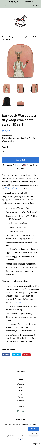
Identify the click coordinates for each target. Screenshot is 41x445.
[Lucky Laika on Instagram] (23, 412)
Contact (20, 387)
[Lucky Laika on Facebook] (18, 412)
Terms (20, 397)
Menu (6, 6)
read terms (16, 302)
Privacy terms (20, 400)
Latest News (20, 371)
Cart (37, 6)
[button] (37, 443)
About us (20, 384)
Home (4, 37)
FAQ (20, 394)
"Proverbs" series (12, 188)
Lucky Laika (19, 436)
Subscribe (33, 429)
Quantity (5, 147)
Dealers (20, 390)
